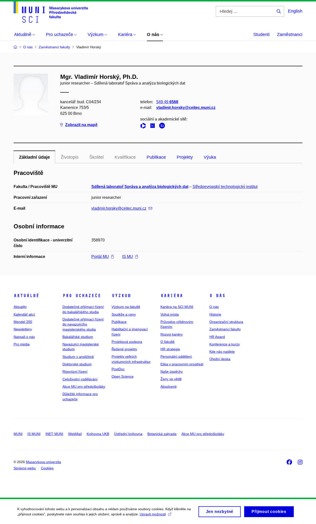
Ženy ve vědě (171, 379)
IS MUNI (33, 434)
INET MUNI (54, 434)
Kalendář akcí (24, 314)
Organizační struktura (226, 322)
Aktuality (20, 307)
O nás (217, 295)
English (295, 11)
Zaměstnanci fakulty (225, 329)
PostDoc (118, 369)
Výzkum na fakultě (126, 307)
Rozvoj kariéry (171, 334)
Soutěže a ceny (124, 314)
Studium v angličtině (78, 357)
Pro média (22, 344)
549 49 (167, 102)
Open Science (123, 376)
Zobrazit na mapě (81, 125)
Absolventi (168, 387)
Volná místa (169, 314)
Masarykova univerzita (43, 462)
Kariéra (171, 295)
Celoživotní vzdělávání (80, 379)
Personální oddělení (176, 356)
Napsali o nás (24, 337)
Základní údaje (34, 157)
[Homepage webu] (51, 12)
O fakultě (167, 342)
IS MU (127, 256)
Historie (215, 314)
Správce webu (25, 468)
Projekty (185, 157)
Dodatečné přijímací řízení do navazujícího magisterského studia (83, 324)
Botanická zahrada (162, 434)
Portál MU (100, 256)
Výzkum (121, 295)
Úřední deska (219, 359)
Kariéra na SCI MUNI (176, 307)
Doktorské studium (77, 364)
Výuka (210, 157)
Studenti (261, 34)
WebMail (75, 434)
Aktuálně (26, 295)
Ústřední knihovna (128, 434)
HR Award (217, 337)
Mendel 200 (23, 322)
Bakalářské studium (77, 337)
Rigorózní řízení (74, 371)
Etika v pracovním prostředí (181, 364)
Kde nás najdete (222, 352)
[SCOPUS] (154, 126)
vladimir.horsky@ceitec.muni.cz (186, 107)
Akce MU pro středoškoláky (83, 387)
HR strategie (170, 349)
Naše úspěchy (171, 371)
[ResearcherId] (144, 126)
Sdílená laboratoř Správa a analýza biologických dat (139, 187)
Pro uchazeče (81, 295)
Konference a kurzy (224, 344)
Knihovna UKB (98, 434)
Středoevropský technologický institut (225, 187)
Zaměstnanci (289, 34)
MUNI (18, 434)
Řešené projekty (124, 349)
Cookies (47, 468)
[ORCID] (163, 126)
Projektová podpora (127, 342)
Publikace (156, 157)
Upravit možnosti (153, 514)
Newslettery (23, 329)
